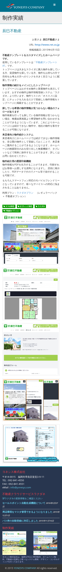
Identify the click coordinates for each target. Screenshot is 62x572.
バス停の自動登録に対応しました (20, 520)
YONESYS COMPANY (25, 568)
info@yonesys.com (20, 487)
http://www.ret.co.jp (47, 44)
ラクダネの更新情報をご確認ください (23, 498)
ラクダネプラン (25, 192)
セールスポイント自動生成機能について (23, 502)
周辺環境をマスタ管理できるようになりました (27, 511)
